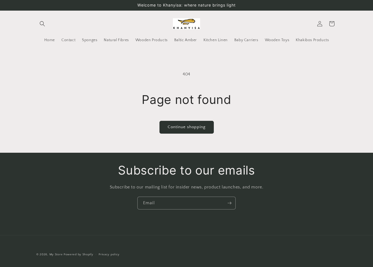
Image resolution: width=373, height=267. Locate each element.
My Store (56, 254)
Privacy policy (109, 254)
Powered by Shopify (78, 254)
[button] (42, 24)
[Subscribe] (229, 203)
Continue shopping (187, 127)
